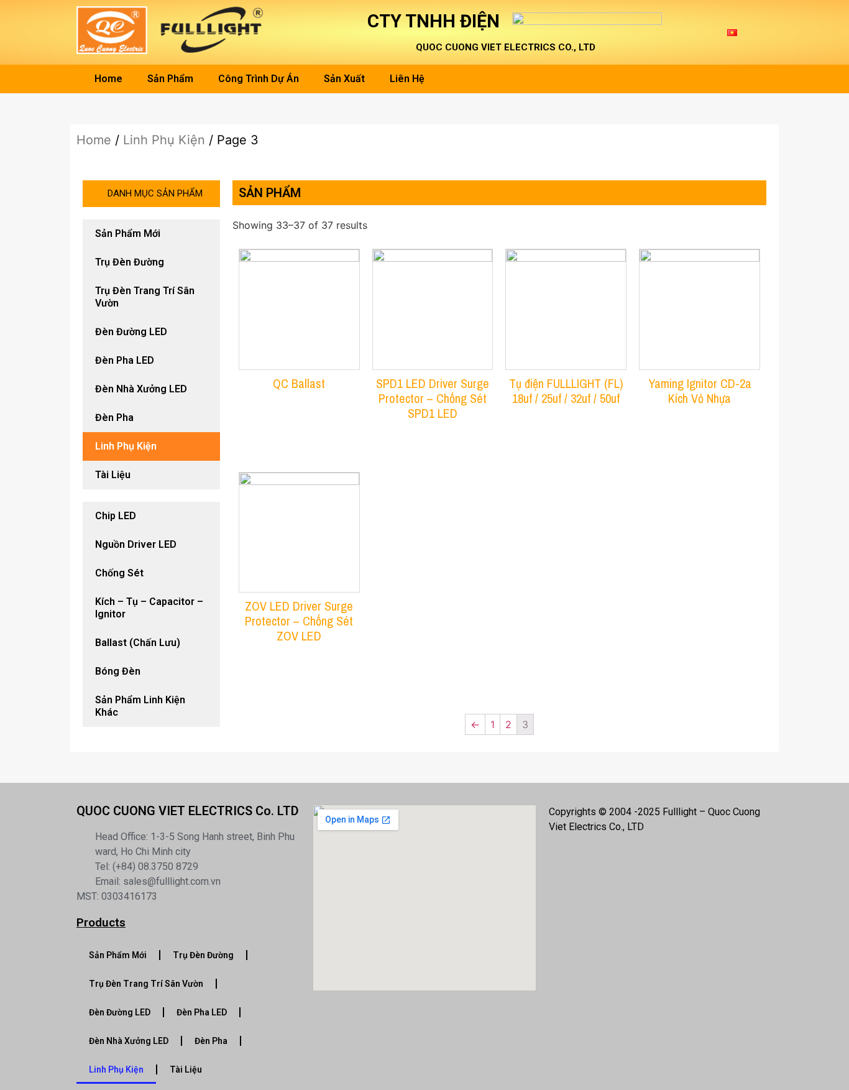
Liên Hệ (407, 79)
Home (108, 79)
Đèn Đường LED (131, 332)
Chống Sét (119, 573)
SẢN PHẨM (270, 192)
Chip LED (115, 516)
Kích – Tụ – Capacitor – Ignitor (149, 608)
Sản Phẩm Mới (127, 233)
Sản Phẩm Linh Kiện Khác (140, 706)
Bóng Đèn (117, 671)
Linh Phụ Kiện (164, 139)
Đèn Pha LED (124, 360)
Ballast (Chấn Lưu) (137, 643)
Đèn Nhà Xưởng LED (141, 389)
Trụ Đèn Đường (129, 262)
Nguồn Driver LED (136, 544)
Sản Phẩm (170, 79)
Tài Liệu (113, 475)
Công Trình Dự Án (258, 79)
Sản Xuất (344, 79)
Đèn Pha (114, 417)
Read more (299, 418)
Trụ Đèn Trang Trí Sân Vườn (145, 297)
